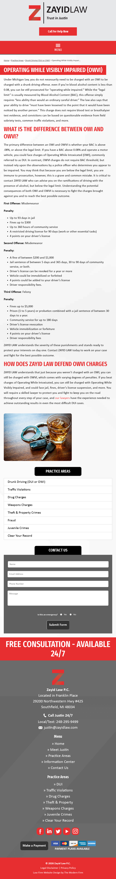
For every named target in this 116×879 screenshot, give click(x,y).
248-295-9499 (67, 722)
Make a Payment (34, 845)
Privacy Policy (68, 868)
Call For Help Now (58, 31)
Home (59, 744)
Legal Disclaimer (49, 868)
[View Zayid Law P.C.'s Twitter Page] (58, 832)
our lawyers (62, 398)
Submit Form (58, 625)
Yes (65, 615)
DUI (59, 784)
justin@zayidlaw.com (61, 728)
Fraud (12, 520)
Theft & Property (59, 803)
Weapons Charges (20, 505)
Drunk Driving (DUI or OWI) (26, 482)
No (74, 615)
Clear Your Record (20, 536)
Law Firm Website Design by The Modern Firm (58, 872)
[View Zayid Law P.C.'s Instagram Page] (76, 832)
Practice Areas (59, 756)
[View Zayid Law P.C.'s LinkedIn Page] (49, 832)
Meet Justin (59, 750)
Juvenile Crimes (18, 528)
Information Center (59, 762)
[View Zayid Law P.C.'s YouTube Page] (67, 832)
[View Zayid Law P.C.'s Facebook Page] (41, 832)
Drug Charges (17, 497)
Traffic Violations (19, 489)
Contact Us (59, 768)
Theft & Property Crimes (24, 513)
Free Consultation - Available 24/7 (58, 649)
